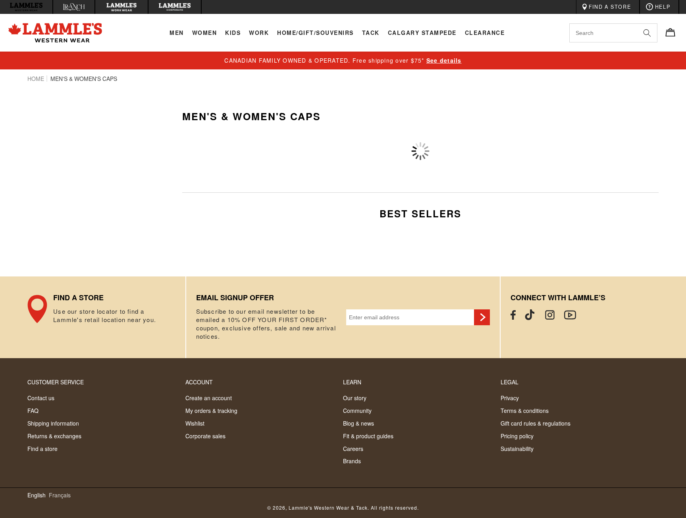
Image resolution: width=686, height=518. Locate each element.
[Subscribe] (482, 317)
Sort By (566, 139)
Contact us (40, 398)
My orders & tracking (211, 410)
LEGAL (509, 382)
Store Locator (106, 317)
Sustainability (517, 449)
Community (357, 410)
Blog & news (358, 423)
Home (35, 78)
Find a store (42, 449)
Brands (352, 461)
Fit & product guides (368, 436)
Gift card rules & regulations (535, 423)
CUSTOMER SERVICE (55, 382)
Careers (353, 449)
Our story (354, 398)
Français (60, 495)
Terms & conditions (525, 410)
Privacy (510, 398)
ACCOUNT (199, 382)
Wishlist (194, 423)
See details (444, 60)
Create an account (208, 398)
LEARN (352, 382)
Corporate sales (205, 436)
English (36, 495)
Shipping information (53, 423)
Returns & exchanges (54, 436)
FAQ (33, 410)
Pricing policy (517, 436)
